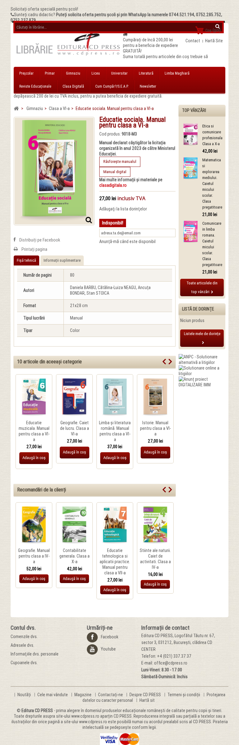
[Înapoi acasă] (16, 109)
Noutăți (24, 694)
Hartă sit (147, 700)
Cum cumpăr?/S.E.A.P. (112, 86)
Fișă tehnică (26, 260)
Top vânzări (194, 110)
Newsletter (148, 86)
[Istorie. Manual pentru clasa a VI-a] (155, 397)
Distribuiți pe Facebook (39, 239)
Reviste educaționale (35, 86)
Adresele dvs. (22, 645)
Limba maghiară (177, 73)
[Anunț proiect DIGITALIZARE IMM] (202, 381)
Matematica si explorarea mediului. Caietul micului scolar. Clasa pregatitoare (212, 183)
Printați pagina (34, 249)
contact (192, 40)
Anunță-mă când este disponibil (127, 241)
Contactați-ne (111, 694)
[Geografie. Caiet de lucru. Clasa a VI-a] (74, 397)
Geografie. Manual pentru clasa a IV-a (34, 556)
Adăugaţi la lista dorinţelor (123, 208)
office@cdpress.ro (170, 662)
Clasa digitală (73, 86)
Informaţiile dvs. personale (35, 653)
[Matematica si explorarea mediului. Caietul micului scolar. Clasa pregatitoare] (190, 168)
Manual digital (114, 171)
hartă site (214, 40)
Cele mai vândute (53, 694)
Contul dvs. (23, 627)
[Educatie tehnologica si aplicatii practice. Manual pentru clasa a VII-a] (115, 525)
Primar (50, 73)
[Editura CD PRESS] (68, 46)
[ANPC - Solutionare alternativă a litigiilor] (202, 359)
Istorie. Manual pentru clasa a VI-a (155, 428)
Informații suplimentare (62, 260)
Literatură (146, 73)
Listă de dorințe (198, 308)
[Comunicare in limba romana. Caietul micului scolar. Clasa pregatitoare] (190, 232)
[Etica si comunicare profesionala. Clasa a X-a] (190, 134)
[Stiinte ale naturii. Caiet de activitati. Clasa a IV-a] (155, 525)
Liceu (95, 73)
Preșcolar (26, 73)
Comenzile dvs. (24, 636)
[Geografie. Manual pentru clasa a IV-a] (34, 525)
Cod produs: (110, 133)
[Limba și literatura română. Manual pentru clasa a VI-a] (115, 397)
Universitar (119, 73)
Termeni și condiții (184, 694)
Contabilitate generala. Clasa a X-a (74, 556)
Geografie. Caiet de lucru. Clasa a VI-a (74, 428)
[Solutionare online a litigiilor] (202, 370)
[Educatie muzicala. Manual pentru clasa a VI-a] (34, 397)
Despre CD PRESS (145, 694)
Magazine (83, 694)
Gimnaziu (73, 73)
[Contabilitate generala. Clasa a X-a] (74, 525)
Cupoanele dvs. (24, 662)
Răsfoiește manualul (119, 161)
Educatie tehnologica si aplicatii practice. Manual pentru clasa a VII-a (115, 561)
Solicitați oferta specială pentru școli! (44, 9)
